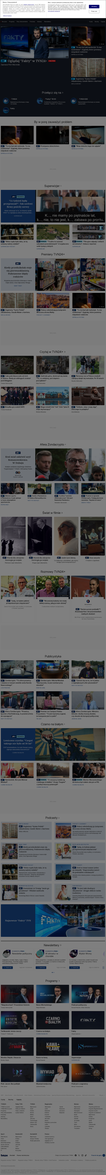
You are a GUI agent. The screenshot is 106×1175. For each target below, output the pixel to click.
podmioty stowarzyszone (29, 4)
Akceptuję (94, 6)
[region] (53, 9)
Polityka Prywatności (7, 15)
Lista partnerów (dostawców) (54, 11)
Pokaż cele (94, 11)
